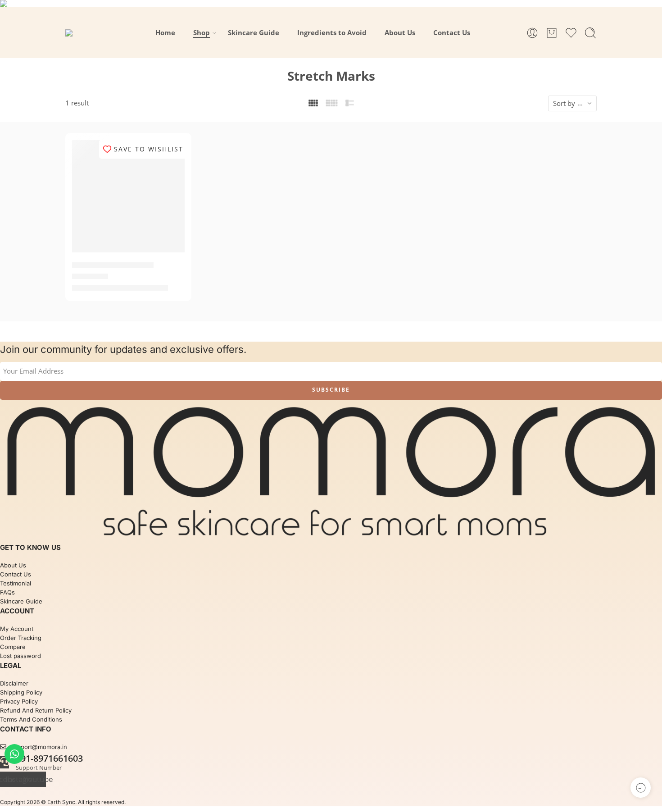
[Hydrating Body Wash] (128, 196)
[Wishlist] (171, 152)
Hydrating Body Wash (113, 265)
